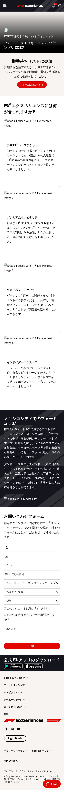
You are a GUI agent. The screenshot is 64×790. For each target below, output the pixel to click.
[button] (55, 6)
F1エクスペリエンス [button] (14, 678)
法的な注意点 (11, 760)
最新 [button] (6, 714)
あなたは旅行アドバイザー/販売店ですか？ (29, 617)
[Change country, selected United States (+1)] (7, 574)
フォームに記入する (30, 84)
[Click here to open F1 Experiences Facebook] (6, 728)
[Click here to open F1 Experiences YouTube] (18, 728)
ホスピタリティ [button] (12, 692)
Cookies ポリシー (41, 751)
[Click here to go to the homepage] (30, 5)
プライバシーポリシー (15, 751)
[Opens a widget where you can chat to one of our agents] (52, 784)
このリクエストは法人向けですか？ (28, 608)
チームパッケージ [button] (13, 700)
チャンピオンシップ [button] (14, 685)
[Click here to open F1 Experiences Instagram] (12, 728)
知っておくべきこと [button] (14, 707)
